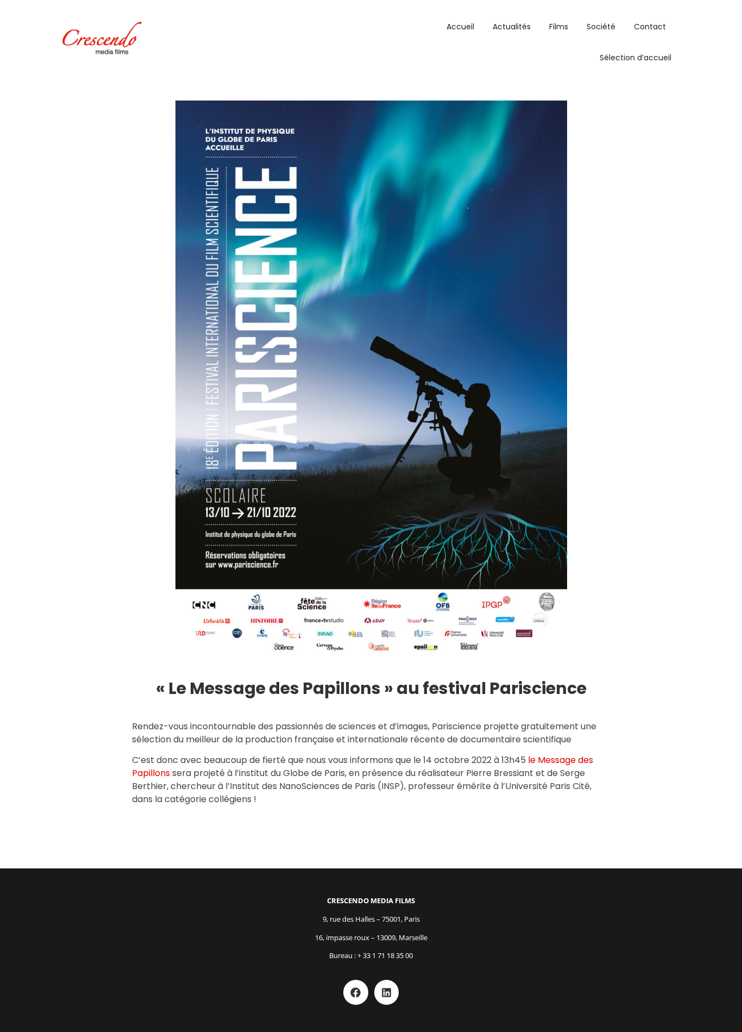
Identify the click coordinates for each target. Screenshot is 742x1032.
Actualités (512, 26)
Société (601, 26)
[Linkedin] (386, 992)
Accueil (460, 26)
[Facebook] (355, 992)
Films (558, 26)
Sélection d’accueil (635, 57)
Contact (650, 26)
